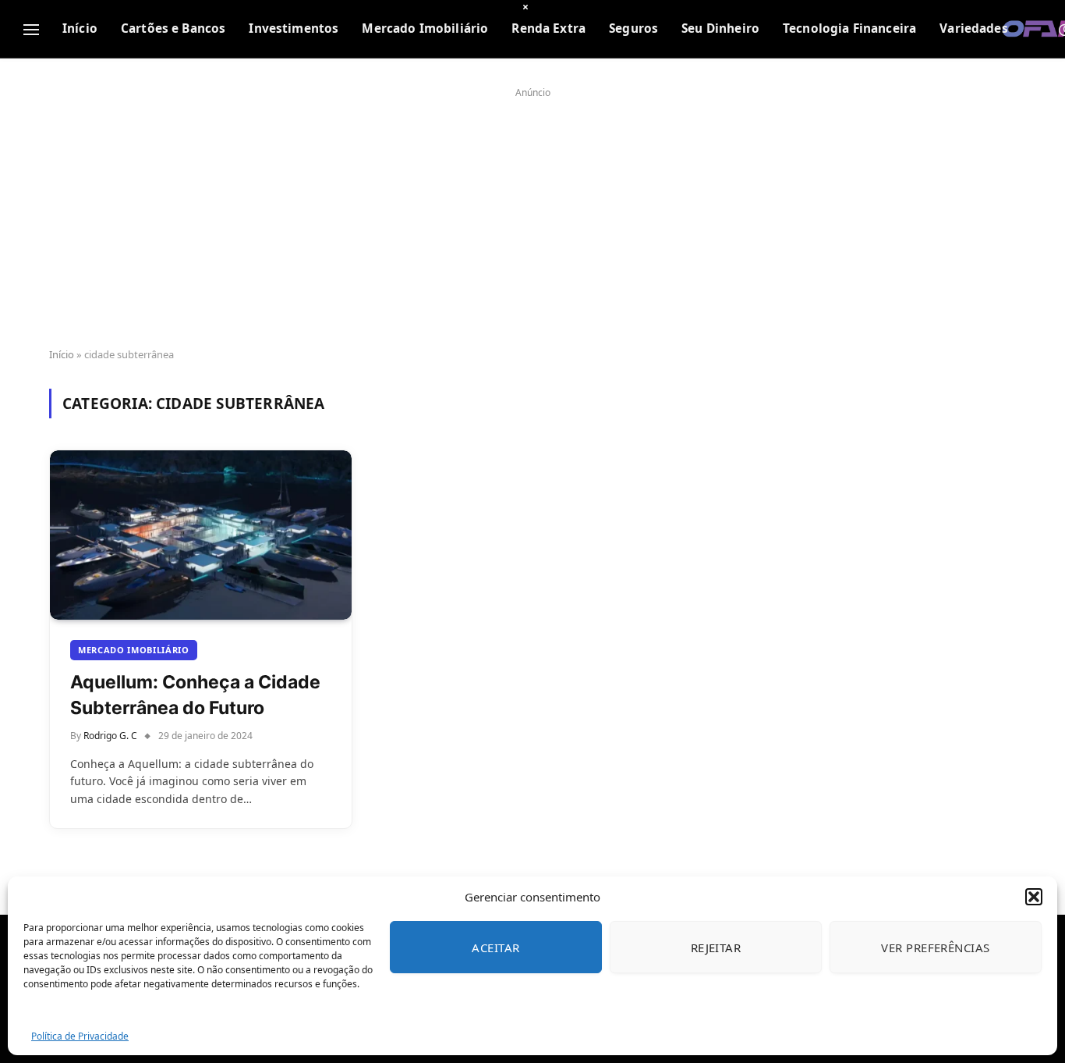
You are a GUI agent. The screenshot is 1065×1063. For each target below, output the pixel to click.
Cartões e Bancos (173, 28)
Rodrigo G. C (110, 735)
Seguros (633, 28)
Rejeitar (716, 947)
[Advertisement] (532, 212)
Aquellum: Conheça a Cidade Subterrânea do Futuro (195, 694)
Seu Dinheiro (720, 28)
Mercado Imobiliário (425, 28)
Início (79, 28)
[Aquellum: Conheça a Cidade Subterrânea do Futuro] (201, 535)
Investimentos (293, 28)
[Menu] (31, 29)
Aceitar (495, 947)
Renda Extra (548, 28)
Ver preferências (935, 947)
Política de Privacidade (80, 1036)
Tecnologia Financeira (849, 28)
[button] (1034, 897)
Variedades (973, 28)
